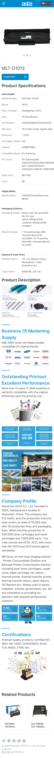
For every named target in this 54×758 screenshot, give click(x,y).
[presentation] (3, 714)
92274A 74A (37, 723)
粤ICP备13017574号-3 (13, 752)
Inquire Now (9, 77)
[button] (23, 55)
